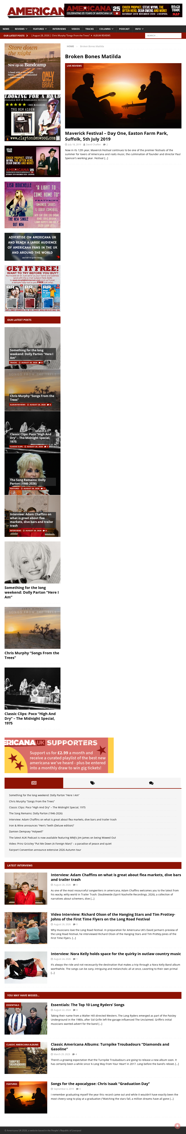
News (6, 28)
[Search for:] (163, 35)
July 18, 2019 (74, 144)
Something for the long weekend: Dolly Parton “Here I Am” (31, 354)
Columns (105, 28)
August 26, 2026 (62, 924)
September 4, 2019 (64, 1088)
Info (138, 28)
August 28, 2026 (29, 362)
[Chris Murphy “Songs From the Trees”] (32, 390)
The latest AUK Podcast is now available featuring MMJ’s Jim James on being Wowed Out (62, 837)
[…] (106, 158)
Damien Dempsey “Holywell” (26, 831)
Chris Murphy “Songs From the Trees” (32, 398)
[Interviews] (26, 889)
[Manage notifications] (177, 1126)
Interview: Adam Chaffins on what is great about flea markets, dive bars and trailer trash (31, 519)
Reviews (20, 28)
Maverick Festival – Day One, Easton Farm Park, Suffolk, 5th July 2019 (116, 136)
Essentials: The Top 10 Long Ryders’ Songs (87, 1004)
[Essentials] (26, 1018)
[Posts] (34, 783)
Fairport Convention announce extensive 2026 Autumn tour (45, 849)
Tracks (89, 28)
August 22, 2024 (62, 1010)
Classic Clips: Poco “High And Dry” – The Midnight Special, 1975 (30, 438)
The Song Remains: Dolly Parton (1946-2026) (28, 482)
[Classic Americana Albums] (26, 1058)
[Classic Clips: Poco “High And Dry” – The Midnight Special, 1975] (32, 689)
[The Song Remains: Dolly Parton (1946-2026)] (32, 474)
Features (38, 28)
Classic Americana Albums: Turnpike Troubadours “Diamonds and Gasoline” (110, 1046)
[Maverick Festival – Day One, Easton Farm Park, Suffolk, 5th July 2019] (123, 95)
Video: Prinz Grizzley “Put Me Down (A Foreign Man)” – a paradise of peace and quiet (60, 843)
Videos (76, 28)
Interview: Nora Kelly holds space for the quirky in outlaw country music (116, 953)
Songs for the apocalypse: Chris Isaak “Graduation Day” (100, 1083)
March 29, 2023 (62, 1054)
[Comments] (151, 783)
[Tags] (92, 783)
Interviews (59, 28)
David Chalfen (93, 144)
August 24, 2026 (62, 959)
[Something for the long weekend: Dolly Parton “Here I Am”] (32, 562)
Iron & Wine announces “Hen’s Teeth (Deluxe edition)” (41, 825)
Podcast (124, 28)
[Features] (26, 1097)
